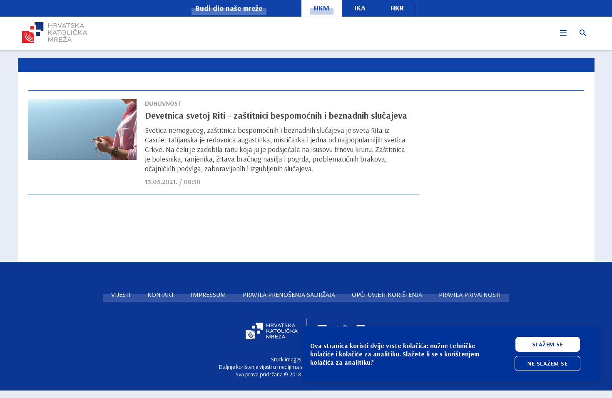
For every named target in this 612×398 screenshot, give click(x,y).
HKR (397, 7)
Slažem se (547, 344)
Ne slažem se (547, 363)
